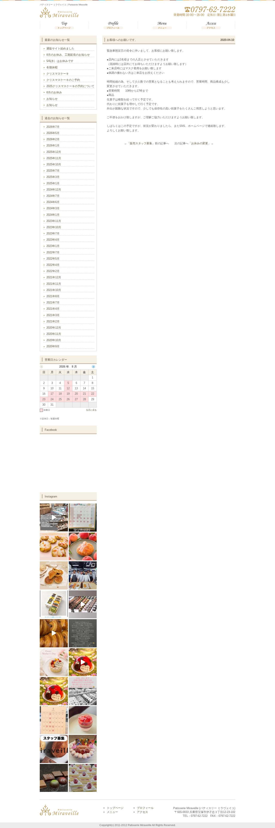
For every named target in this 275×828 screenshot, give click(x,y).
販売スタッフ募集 (141, 143)
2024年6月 (53, 202)
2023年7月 (53, 233)
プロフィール (113, 25)
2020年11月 (53, 334)
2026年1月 (53, 145)
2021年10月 (53, 290)
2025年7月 (53, 170)
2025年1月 (53, 183)
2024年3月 (53, 208)
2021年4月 (53, 308)
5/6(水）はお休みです (59, 61)
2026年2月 (53, 139)
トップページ (64, 25)
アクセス (210, 25)
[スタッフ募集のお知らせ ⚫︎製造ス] (54, 749)
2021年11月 (53, 283)
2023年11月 (53, 221)
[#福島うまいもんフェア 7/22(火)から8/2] (83, 547)
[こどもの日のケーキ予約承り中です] (83, 662)
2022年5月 (53, 258)
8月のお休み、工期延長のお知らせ (68, 54)
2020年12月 (53, 327)
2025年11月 (53, 158)
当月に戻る (91, 410)
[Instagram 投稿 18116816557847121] (54, 575)
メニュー (162, 25)
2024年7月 (53, 195)
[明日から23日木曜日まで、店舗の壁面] (83, 691)
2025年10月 (53, 164)
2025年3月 (53, 177)
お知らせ (52, 98)
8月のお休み (54, 92)
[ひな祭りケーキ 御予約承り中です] (83, 749)
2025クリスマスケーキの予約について (70, 86)
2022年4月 (53, 264)
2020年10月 (53, 340)
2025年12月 (53, 152)
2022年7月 (53, 252)
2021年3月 (53, 315)
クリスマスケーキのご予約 (63, 80)
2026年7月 (53, 126)
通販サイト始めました (60, 48)
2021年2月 (53, 321)
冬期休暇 (52, 67)
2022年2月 (53, 271)
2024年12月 (53, 189)
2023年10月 (53, 227)
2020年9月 (53, 346)
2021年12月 (53, 277)
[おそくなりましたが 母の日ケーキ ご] (54, 662)
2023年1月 (53, 246)
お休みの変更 (199, 143)
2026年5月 (53, 133)
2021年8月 (53, 296)
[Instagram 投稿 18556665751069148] (54, 604)
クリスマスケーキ (57, 73)
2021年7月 (53, 302)
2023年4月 (53, 239)
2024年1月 (53, 214)
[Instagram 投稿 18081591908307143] (54, 547)
